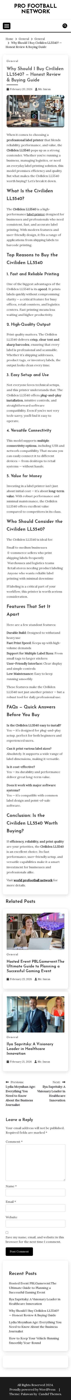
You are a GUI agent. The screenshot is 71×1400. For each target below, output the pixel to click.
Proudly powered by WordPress (32, 1389)
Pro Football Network (35, 9)
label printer (36, 214)
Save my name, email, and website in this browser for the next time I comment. (35, 1239)
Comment (14, 1141)
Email (11, 1202)
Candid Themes (50, 1394)
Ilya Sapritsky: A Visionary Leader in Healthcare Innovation (30, 1049)
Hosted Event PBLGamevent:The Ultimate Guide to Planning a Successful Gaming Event (35, 966)
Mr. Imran (44, 89)
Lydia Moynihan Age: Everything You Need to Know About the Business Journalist (35, 1326)
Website (11, 1217)
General (12, 61)
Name (11, 1186)
